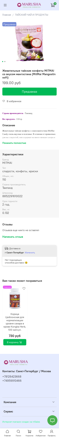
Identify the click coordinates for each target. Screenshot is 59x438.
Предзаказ (29, 91)
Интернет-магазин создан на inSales (21, 421)
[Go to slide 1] (2, 61)
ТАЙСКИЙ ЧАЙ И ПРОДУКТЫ (31, 14)
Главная (6, 14)
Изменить (30, 252)
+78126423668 (11, 376)
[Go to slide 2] (4, 61)
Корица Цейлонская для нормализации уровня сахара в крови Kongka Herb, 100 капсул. (14, 321)
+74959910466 (12, 380)
